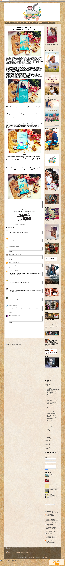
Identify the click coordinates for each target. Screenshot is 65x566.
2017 (47, 443)
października (49, 426)
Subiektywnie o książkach (50, 511)
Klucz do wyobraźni (49, 524)
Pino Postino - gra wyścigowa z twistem (52, 522)
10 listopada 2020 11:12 (15, 246)
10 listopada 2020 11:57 (19, 254)
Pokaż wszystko (57, 545)
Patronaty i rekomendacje (19, 22)
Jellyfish (10, 315)
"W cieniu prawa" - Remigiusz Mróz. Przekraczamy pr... (52, 398)
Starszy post (40, 340)
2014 (47, 447)
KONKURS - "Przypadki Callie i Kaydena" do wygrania (54, 479)
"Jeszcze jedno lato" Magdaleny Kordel (52, 520)
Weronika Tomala (52, 339)
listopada (48, 388)
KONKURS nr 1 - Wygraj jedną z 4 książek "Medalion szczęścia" (53, 490)
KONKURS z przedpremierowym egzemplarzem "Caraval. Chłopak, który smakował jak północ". (53, 496)
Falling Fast (25, 209)
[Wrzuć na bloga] (21, 224)
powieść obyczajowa (15, 553)
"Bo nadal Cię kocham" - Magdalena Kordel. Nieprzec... (52, 392)
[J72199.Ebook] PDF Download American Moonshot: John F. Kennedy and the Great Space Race (51, 543)
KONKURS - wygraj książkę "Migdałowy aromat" (53, 484)
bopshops (33, 557)
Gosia (10, 238)
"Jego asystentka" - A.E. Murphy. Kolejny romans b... (52, 409)
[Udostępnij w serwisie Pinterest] (24, 224)
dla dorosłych (21, 553)
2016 (47, 444)
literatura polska (20, 552)
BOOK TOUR (41, 22)
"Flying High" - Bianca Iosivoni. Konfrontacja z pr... (51, 414)
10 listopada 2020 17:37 (14, 270)
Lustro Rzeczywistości (50, 526)
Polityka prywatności (50, 22)
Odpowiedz (10, 243)
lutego (48, 437)
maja (48, 433)
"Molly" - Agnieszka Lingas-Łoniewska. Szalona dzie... (51, 424)
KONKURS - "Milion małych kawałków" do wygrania (53, 474)
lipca (48, 430)
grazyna (10, 262)
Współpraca (28, 22)
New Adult (26, 553)
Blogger (46, 557)
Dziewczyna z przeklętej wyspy (50, 525)
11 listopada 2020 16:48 (14, 305)
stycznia (48, 438)
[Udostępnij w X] (22, 224)
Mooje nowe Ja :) (49, 533)
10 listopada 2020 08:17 (15, 238)
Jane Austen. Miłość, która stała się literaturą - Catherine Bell (51, 517)
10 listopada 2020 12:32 (15, 262)
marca (48, 436)
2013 (47, 448)
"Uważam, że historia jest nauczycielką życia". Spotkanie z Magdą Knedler (52, 512)
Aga (9, 305)
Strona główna (9, 22)
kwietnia (48, 434)
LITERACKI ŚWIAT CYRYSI (50, 519)
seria (26, 552)
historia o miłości (10, 552)
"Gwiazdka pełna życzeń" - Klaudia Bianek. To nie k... (52, 420)
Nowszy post (9, 340)
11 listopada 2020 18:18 (16, 315)
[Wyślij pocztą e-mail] (20, 224)
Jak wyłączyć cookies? (56, 562)
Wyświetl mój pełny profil (49, 345)
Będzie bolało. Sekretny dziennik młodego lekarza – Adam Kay (51, 528)
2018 (47, 441)
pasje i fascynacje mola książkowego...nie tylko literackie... (50, 515)
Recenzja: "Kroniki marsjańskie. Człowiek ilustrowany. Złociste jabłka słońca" (51, 538)
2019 (47, 440)
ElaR (9, 270)
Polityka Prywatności (57, 561)
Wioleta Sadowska (12, 254)
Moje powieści (34, 22)
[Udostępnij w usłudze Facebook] (23, 224)
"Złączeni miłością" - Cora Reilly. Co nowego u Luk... (52, 422)
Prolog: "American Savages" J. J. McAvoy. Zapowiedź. (52, 418)
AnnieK (10, 246)
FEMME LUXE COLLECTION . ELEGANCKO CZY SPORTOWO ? (51, 531)
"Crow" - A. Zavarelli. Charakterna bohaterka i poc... (52, 394)
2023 (47, 381)
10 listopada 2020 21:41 (19, 279)
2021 (47, 384)
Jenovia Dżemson (12, 279)
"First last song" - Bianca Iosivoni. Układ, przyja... (52, 407)
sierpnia (48, 429)
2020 (47, 385)
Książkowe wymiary (49, 536)
